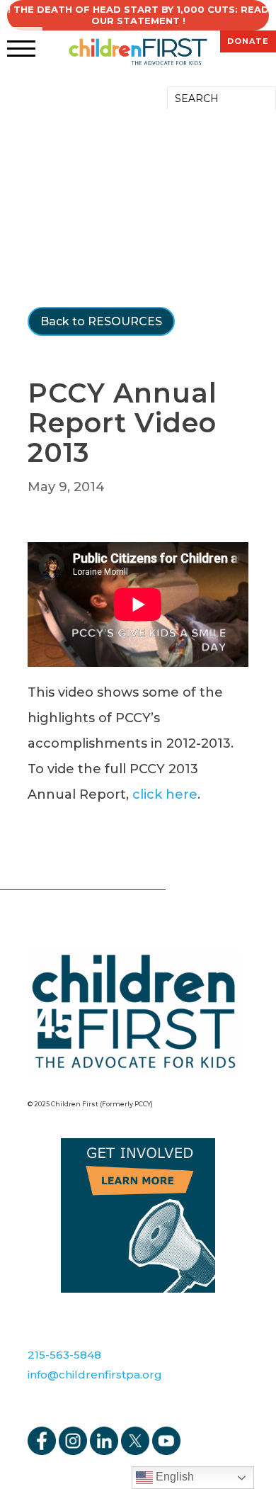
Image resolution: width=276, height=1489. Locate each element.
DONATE (248, 41)
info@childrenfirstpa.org (95, 1374)
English (173, 1477)
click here (164, 794)
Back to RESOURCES (101, 321)
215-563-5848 (64, 1354)
